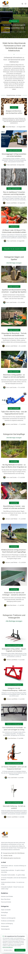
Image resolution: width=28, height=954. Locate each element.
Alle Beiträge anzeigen (14, 263)
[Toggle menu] (25, 3)
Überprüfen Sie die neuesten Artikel (14, 249)
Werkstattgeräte (5, 929)
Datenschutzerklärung (8, 947)
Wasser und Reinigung (7, 923)
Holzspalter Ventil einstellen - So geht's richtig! (13, 875)
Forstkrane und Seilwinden (8, 920)
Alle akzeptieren (20, 950)
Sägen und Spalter (14, 286)
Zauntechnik (14, 21)
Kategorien (5, 906)
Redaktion (4, 893)
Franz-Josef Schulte (6, 902)
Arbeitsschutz (14, 226)
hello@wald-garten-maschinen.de (11, 858)
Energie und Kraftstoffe (14, 150)
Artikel (3, 862)
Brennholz (14, 107)
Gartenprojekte (5, 926)
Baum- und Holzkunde (14, 188)
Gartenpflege (14, 461)
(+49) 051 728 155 (7, 855)
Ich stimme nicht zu (8, 950)
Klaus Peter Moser (5, 899)
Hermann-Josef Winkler (7, 896)
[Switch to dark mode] (22, 3)
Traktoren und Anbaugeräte (14, 645)
